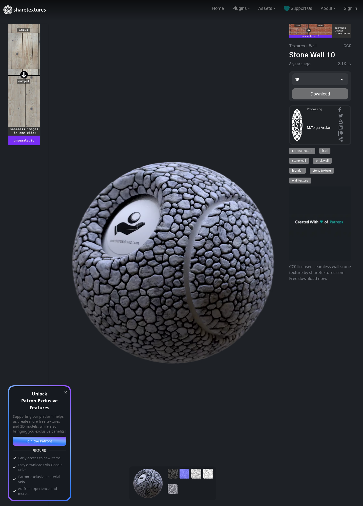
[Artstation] (341, 122)
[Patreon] (341, 134)
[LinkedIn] (341, 128)
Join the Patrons (39, 441)
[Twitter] (341, 116)
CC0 (347, 46)
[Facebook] (340, 110)
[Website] (341, 140)
